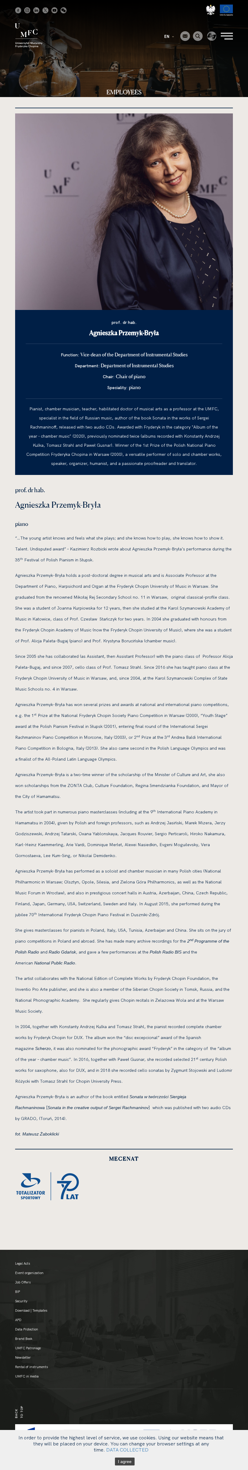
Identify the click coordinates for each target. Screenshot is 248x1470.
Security (21, 1301)
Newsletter (23, 1357)
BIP (17, 1292)
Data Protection (26, 1329)
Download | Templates (31, 1310)
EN (167, 36)
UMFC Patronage (28, 1348)
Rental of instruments (31, 1367)
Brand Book (23, 1339)
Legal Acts (22, 1263)
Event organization (29, 1273)
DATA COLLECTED (127, 1450)
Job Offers (23, 1282)
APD (18, 1320)
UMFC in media (27, 1376)
